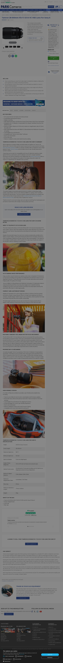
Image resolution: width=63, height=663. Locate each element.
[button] (21, 661)
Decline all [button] (49, 657)
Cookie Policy (22, 654)
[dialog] (31, 656)
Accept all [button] (50, 654)
